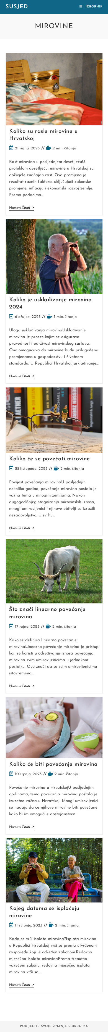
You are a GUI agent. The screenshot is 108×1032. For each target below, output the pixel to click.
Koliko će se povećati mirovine (49, 459)
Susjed (17, 7)
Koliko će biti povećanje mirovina (53, 764)
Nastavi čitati (21, 208)
